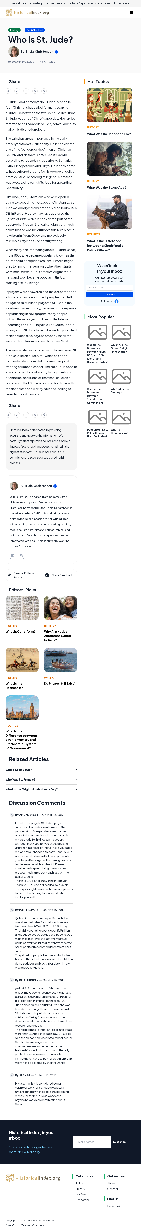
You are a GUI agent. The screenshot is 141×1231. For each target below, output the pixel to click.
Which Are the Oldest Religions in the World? (121, 348)
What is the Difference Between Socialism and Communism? (95, 395)
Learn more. (123, 3)
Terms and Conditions (32, 1225)
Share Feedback (62, 575)
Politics (12, 725)
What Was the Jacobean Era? (109, 134)
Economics (83, 1200)
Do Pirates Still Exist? (60, 683)
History (11, 626)
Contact (112, 1189)
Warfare (50, 678)
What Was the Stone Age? (107, 187)
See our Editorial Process (24, 575)
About (111, 1183)
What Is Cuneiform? (21, 631)
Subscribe (110, 294)
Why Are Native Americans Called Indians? (57, 635)
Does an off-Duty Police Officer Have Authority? (97, 433)
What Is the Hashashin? (14, 685)
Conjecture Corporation (41, 1220)
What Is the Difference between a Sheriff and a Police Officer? (105, 245)
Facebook (113, 1206)
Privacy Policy (12, 1225)
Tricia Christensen (39, 51)
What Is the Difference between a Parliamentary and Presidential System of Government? (21, 739)
